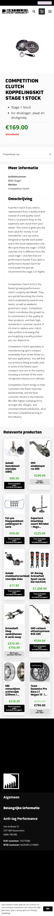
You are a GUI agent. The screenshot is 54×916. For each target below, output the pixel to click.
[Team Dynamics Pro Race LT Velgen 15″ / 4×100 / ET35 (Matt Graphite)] (40, 672)
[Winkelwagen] (42, 11)
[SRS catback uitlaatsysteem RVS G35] (40, 614)
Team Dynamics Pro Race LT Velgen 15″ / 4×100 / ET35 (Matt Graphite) (39, 695)
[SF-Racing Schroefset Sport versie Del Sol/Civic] (40, 559)
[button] (34, 11)
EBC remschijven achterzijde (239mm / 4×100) (12, 692)
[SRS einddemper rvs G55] (40, 449)
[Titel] (15, 11)
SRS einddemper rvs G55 (38, 466)
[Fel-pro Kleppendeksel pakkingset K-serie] (14, 504)
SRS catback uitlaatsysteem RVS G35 (40, 631)
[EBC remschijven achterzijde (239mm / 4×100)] (14, 672)
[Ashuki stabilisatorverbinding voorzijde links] (14, 559)
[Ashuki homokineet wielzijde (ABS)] (14, 449)
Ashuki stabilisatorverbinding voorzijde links (18, 576)
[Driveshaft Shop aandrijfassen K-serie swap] (14, 614)
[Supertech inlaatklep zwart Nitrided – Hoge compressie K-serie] (40, 504)
